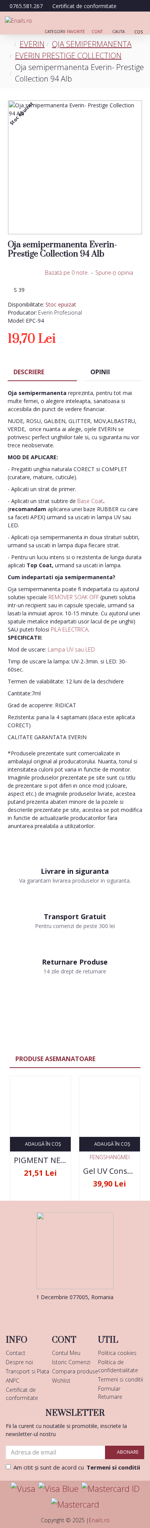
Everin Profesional (60, 312)
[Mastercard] (75, 1504)
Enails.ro (99, 1520)
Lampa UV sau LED (71, 649)
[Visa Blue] (58, 1488)
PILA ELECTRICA (69, 629)
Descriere (28, 372)
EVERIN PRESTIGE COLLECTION (68, 55)
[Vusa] (23, 1488)
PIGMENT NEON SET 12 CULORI (40, 1160)
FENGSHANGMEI (110, 1157)
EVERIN (32, 44)
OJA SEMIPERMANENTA (92, 44)
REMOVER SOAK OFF (73, 597)
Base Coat (90, 501)
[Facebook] (63, 1312)
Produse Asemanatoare (55, 1059)
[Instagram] (86, 1312)
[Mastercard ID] (111, 1488)
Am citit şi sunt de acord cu (76, 1467)
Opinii (100, 372)
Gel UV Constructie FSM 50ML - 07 (109, 1171)
